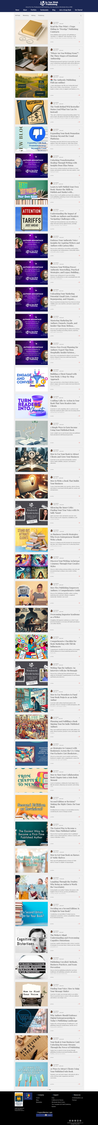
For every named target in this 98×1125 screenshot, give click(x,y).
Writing (33, 15)
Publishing (41, 15)
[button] (81, 15)
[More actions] (80, 23)
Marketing (26, 15)
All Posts (17, 15)
